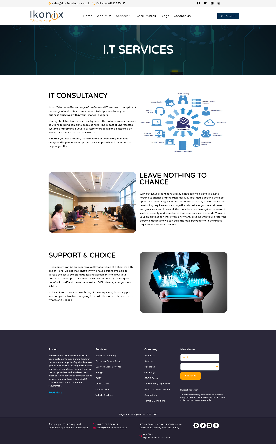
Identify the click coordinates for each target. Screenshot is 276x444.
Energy (99, 372)
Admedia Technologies (76, 427)
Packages (149, 366)
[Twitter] (203, 425)
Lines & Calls (102, 383)
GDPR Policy (151, 378)
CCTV (99, 378)
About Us (104, 16)
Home (87, 16)
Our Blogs (149, 372)
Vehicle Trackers (104, 395)
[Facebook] (196, 425)
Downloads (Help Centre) (157, 383)
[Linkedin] (209, 425)
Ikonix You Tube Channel (157, 389)
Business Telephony (106, 355)
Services (122, 16)
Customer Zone (104, 361)
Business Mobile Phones (108, 366)
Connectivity (102, 389)
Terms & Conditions (154, 400)
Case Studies (146, 16)
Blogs (165, 16)
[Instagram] (216, 425)
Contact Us (182, 16)
